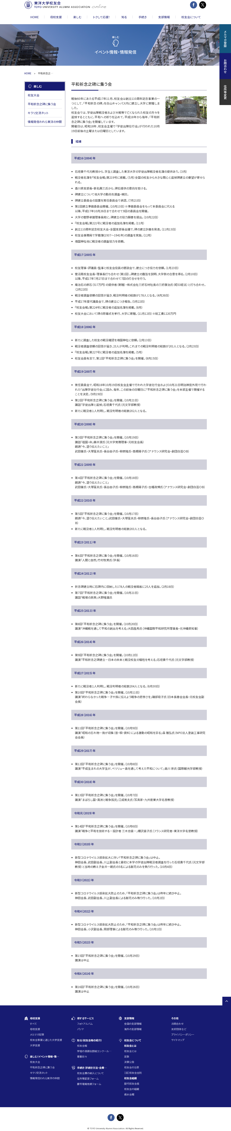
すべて (33, 1023)
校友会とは (130, 1051)
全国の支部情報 (133, 1023)
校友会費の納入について (90, 1073)
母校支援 (35, 1029)
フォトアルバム (85, 1023)
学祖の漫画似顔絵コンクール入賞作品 (95, 1051)
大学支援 (35, 1045)
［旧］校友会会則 (133, 1072)
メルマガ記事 (37, 1034)
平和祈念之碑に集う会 (42, 104)
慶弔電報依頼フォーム (89, 1084)
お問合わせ (177, 1023)
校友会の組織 (131, 1089)
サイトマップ (177, 1040)
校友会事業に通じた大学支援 (46, 1040)
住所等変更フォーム (88, 1078)
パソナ (80, 1029)
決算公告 (129, 1062)
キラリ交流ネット (38, 113)
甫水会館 (129, 1094)
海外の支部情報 (133, 1029)
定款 (126, 1056)
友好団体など (178, 1029)
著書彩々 (82, 1056)
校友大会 (33, 95)
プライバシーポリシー (182, 1034)
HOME (34, 17)
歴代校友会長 (131, 1083)
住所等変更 (225, 92)
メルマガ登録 (225, 38)
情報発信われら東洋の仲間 (45, 121)
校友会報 (82, 1045)
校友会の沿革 (131, 1067)
